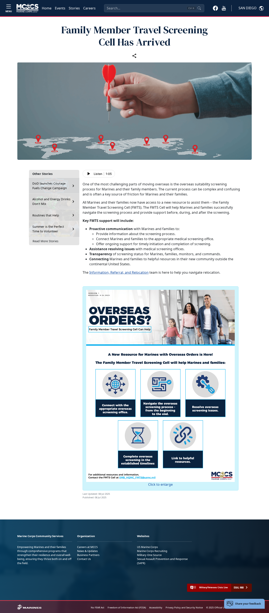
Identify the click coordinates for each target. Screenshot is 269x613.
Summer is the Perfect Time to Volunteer (48, 229)
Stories (74, 8)
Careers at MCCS (87, 547)
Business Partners (88, 555)
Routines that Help (45, 215)
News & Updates (87, 551)
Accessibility (155, 607)
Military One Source (149, 555)
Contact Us (84, 559)
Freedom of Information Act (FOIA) (127, 607)
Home (46, 8)
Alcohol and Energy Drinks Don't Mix (51, 201)
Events (60, 8)
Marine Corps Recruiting (152, 551)
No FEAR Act (97, 607)
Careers (89, 8)
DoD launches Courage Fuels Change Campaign (49, 185)
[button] (215, 8)
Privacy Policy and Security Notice (184, 607)
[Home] (27, 8)
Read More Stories (45, 241)
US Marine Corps (147, 547)
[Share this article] (134, 55)
